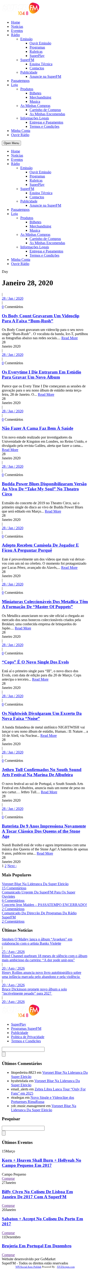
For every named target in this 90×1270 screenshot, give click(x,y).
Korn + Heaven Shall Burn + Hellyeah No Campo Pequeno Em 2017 (41, 1163)
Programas (37, 47)
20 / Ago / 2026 (13, 968)
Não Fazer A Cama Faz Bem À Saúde (37, 428)
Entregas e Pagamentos (46, 122)
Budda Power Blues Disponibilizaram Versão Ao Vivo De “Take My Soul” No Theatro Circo (44, 488)
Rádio (15, 35)
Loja (14, 85)
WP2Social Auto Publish (28, 1266)
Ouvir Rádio (20, 135)
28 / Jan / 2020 (12, 298)
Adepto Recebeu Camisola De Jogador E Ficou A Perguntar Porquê (40, 548)
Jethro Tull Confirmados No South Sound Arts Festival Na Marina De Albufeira (41, 772)
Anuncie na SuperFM (45, 76)
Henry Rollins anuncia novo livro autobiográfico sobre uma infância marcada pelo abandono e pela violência (41, 975)
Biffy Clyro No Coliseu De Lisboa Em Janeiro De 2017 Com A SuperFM (37, 1194)
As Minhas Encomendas (47, 114)
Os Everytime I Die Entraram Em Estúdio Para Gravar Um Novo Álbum (41, 375)
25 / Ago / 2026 (13, 952)
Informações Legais (34, 118)
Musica (35, 101)
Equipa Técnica (41, 64)
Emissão (26, 39)
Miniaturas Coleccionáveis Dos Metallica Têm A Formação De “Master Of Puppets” (45, 604)
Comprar (8, 1178)
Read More (69, 338)
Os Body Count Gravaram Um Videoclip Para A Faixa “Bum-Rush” (40, 318)
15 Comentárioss (14, 888)
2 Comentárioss (13, 909)
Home (15, 22)
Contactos (37, 68)
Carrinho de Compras (45, 110)
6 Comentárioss (13, 901)
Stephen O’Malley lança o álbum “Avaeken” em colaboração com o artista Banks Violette (37, 941)
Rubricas (36, 51)
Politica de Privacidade (27, 1037)
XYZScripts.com (66, 1266)
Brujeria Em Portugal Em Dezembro (37, 1245)
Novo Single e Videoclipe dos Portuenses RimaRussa (42, 1100)
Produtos (26, 89)
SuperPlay (37, 56)
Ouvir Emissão (40, 43)
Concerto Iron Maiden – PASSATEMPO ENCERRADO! (44, 905)
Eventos (17, 31)
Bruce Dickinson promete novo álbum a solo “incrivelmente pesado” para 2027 (34, 991)
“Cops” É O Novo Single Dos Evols (35, 662)
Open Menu (11, 143)
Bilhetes (35, 93)
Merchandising (40, 97)
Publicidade (28, 72)
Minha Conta (20, 131)
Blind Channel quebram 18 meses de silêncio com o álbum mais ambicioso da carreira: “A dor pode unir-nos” (44, 958)
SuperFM (27, 60)
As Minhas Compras (35, 106)
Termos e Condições (44, 126)
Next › (12, 866)
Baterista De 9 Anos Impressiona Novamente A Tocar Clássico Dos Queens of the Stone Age (44, 831)
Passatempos (20, 81)
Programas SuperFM (26, 1028)
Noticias (17, 26)
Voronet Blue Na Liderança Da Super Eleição (35, 884)
